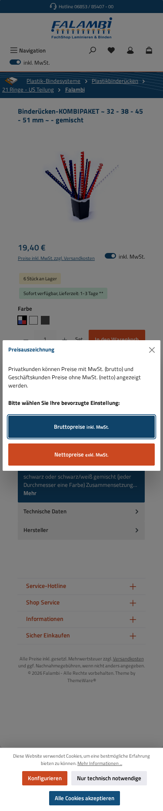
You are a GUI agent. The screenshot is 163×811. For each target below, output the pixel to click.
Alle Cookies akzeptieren (84, 798)
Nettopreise (81, 454)
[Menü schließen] (152, 349)
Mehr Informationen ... (99, 763)
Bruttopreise (81, 426)
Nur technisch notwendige (109, 778)
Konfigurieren (45, 778)
